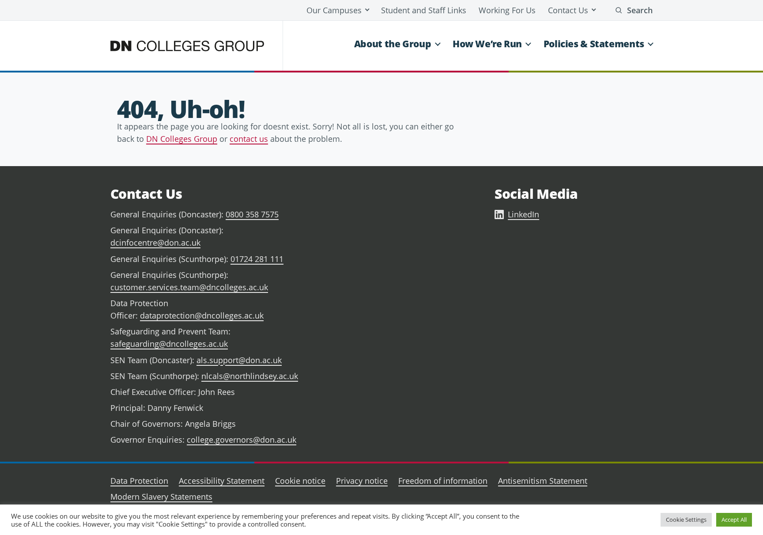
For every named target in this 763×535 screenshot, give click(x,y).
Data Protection (139, 480)
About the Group (392, 44)
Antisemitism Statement (542, 480)
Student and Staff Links (423, 10)
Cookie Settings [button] (686, 520)
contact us (249, 138)
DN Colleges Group (181, 138)
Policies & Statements (594, 44)
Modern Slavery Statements (161, 496)
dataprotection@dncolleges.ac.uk (202, 315)
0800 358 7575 (252, 214)
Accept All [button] (734, 520)
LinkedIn (523, 214)
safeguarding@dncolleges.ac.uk (169, 343)
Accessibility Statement (221, 480)
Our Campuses (334, 10)
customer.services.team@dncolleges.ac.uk (189, 287)
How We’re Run (487, 44)
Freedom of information (442, 480)
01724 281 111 (256, 259)
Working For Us (507, 10)
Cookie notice (300, 480)
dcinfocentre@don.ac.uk (155, 242)
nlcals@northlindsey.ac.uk (249, 376)
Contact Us (568, 10)
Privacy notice (362, 480)
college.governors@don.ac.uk (241, 439)
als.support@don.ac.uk (239, 360)
